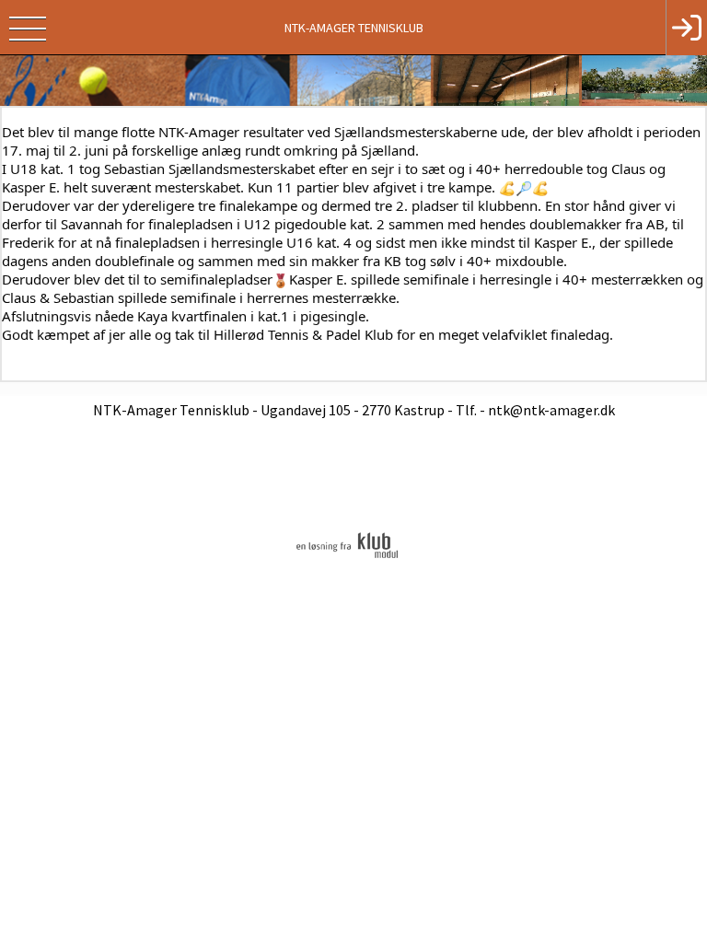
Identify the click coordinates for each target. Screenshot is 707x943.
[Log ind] (686, 27)
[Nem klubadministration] (347, 557)
